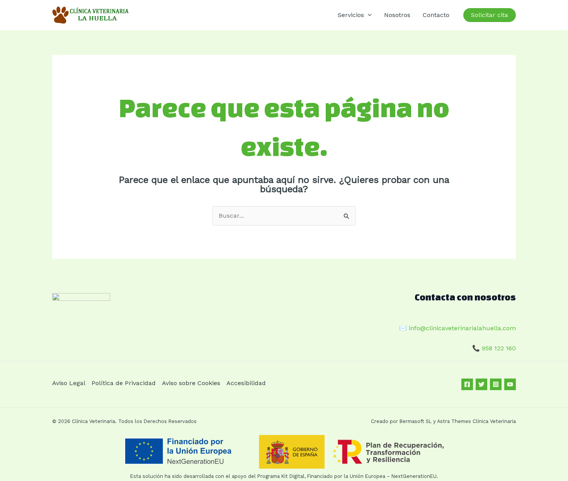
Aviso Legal (68, 383)
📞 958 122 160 (494, 348)
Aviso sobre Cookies (191, 383)
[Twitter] (481, 384)
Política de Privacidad (124, 383)
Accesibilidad (246, 383)
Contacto (436, 15)
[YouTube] (510, 384)
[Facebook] (467, 384)
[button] (368, 15)
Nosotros (397, 15)
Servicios (351, 15)
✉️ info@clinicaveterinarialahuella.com (457, 328)
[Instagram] (496, 384)
